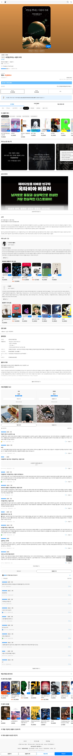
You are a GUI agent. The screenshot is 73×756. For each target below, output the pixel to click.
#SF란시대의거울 (5, 116)
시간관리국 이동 (16, 313)
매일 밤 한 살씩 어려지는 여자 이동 (35, 715)
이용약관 (19, 748)
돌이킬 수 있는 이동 (55, 691)
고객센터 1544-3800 (22, 744)
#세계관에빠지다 (34, 116)
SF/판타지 (11, 331)
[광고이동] (67, 2)
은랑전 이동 (66, 313)
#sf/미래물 (19, 116)
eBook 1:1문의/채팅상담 (48, 744)
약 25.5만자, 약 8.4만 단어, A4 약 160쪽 (17, 353)
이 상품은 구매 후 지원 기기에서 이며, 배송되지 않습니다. (25, 97)
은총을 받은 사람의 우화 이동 (16, 272)
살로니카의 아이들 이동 (36, 313)
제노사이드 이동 (25, 690)
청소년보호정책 (31, 748)
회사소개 (40, 748)
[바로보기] (27, 414)
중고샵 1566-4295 (39, 744)
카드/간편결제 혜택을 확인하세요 (64, 86)
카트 (71, 2)
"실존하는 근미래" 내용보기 (36, 543)
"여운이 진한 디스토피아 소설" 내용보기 (36, 436)
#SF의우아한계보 (26, 116)
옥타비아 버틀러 (4, 62)
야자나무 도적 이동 (46, 272)
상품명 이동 (5, 128)
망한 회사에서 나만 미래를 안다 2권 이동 (45, 717)
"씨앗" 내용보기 (36, 449)
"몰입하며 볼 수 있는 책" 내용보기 (36, 516)
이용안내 (3, 341)
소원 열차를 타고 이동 (15, 716)
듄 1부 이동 (35, 690)
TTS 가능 (11, 345)
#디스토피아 (12, 116)
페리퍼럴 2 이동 (46, 314)
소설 (7, 331)
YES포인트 (3, 77)
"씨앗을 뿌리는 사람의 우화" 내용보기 (36, 503)
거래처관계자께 (46, 748)
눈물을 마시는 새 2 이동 (65, 690)
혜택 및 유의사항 (19, 401)
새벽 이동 (6, 272)
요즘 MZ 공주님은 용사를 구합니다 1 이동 (25, 716)
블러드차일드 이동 (26, 272)
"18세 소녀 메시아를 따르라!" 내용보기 (36, 557)
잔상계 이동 (55, 716)
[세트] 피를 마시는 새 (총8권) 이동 (45, 690)
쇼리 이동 (56, 272)
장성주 (11, 62)
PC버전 (36, 748)
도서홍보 (51, 748)
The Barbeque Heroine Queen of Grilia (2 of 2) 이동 (65, 716)
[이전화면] (2, 2)
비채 (2, 63)
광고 (55, 748)
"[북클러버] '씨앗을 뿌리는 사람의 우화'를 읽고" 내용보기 (36, 477)
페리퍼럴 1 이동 (56, 314)
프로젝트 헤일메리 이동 (5, 691)
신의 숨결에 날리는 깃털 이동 (6, 313)
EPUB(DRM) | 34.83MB (14, 351)
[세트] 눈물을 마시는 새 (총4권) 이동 (15, 690)
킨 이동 (36, 272)
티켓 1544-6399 (31, 744)
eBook (3, 331)
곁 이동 (5, 715)
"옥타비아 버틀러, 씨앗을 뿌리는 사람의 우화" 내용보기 (36, 490)
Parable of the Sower (8, 66)
